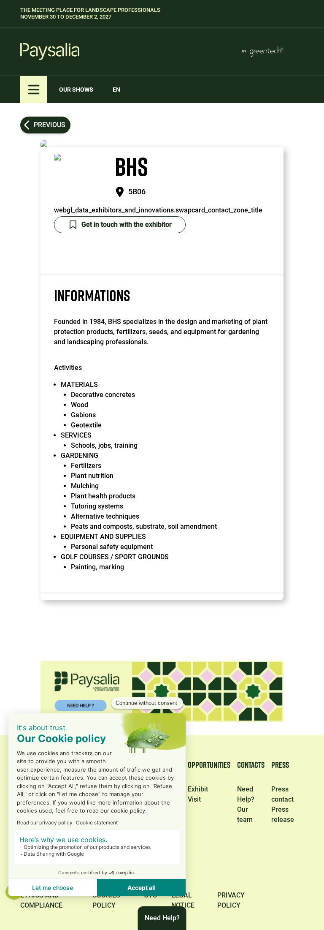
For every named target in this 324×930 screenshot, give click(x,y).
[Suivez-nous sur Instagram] (256, 876)
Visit (194, 799)
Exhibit (198, 789)
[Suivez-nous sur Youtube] (296, 876)
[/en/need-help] (162, 691)
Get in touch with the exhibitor (126, 224)
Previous (49, 125)
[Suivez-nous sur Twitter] (216, 876)
